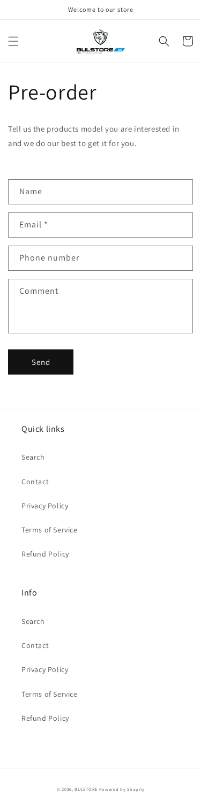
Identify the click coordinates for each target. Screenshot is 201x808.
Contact (35, 481)
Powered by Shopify (122, 789)
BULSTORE (86, 789)
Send (41, 362)
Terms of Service (49, 530)
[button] (13, 41)
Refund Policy (45, 554)
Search (33, 457)
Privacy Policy (44, 505)
